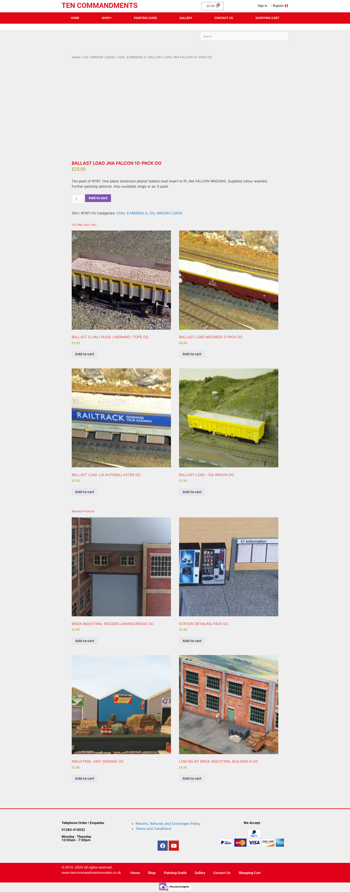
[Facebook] (163, 846)
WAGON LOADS (103, 57)
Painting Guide (145, 18)
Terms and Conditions (153, 829)
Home (75, 18)
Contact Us (223, 18)
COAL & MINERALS (131, 57)
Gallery (185, 18)
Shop (106, 18)
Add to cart (98, 198)
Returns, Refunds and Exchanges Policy (168, 824)
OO (85, 57)
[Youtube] (174, 846)
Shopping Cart (267, 18)
